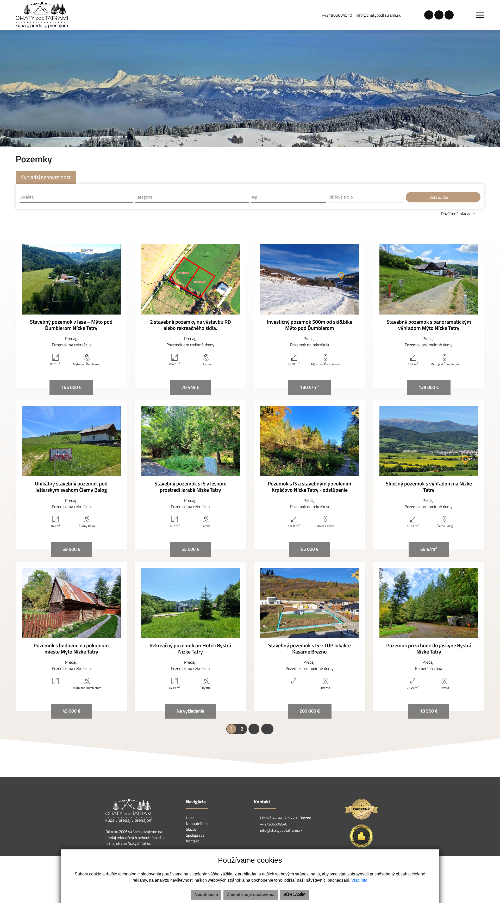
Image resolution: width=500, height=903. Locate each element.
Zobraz (439, 197)
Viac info (359, 880)
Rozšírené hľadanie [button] (458, 213)
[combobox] (76, 197)
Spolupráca (195, 835)
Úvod (190, 818)
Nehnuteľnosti (197, 824)
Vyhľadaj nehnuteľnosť (46, 177)
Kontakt (192, 841)
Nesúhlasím (206, 894)
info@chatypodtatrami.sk (378, 15)
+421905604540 (337, 15)
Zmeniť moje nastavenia (250, 894)
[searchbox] (76, 197)
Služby (191, 829)
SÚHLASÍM (294, 894)
